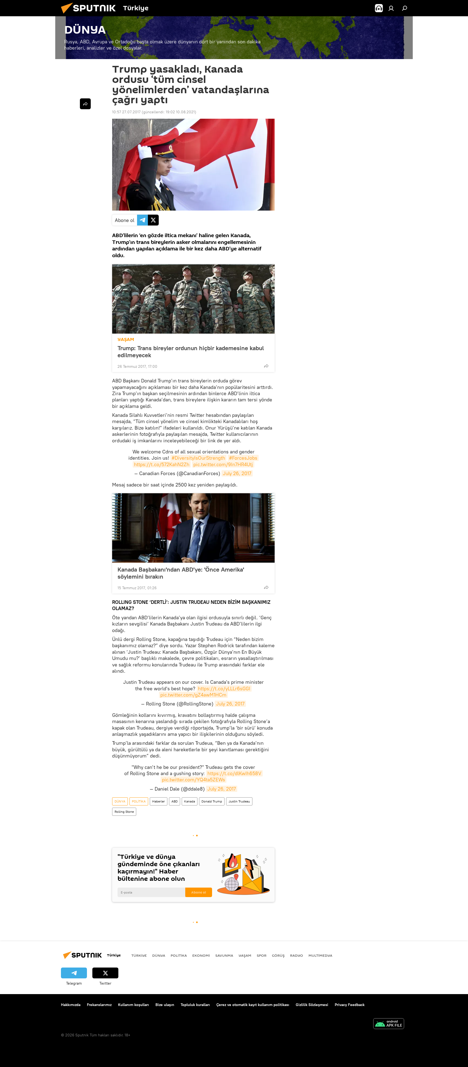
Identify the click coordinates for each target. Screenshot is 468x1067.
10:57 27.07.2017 (126, 111)
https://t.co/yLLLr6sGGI (224, 688)
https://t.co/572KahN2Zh (161, 464)
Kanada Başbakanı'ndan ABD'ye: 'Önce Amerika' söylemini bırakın (181, 573)
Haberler (158, 801)
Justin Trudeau (239, 801)
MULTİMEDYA (320, 955)
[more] (266, 365)
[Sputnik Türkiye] (90, 14)
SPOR (261, 955)
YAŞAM (126, 339)
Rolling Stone (124, 812)
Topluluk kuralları (195, 1004)
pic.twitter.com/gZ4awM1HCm (193, 695)
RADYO (296, 955)
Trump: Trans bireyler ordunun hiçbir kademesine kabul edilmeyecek (191, 351)
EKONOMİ (201, 955)
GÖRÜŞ (278, 955)
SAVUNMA (224, 955)
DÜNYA (120, 801)
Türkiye (139, 955)
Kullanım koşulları (133, 1004)
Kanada (189, 801)
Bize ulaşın (164, 1004)
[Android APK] (388, 1024)
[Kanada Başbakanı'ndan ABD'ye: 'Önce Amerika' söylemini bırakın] (193, 528)
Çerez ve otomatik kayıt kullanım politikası (252, 1004)
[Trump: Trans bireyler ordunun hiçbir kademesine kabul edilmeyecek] (193, 299)
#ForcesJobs (243, 458)
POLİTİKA (139, 801)
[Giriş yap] (391, 8)
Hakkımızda (70, 1004)
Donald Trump (212, 801)
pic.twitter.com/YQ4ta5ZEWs (193, 779)
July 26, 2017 (237, 473)
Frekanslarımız (99, 1004)
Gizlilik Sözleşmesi (312, 1004)
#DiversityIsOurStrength (198, 458)
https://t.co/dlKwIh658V (234, 773)
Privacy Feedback (350, 1004)
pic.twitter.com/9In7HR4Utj (223, 464)
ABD (174, 801)
